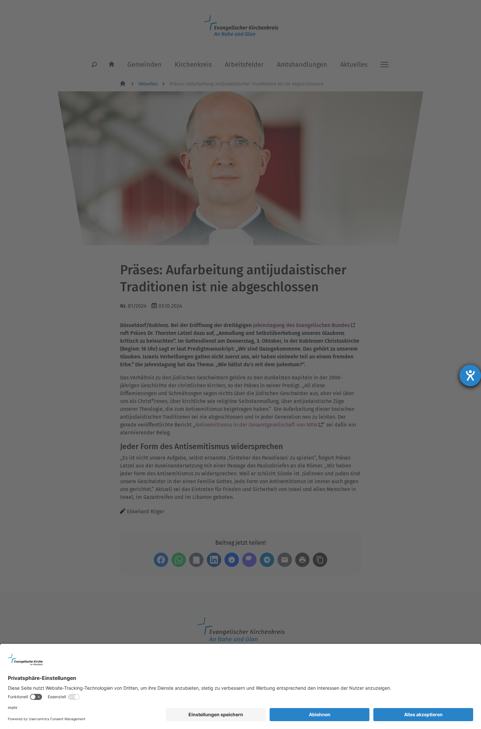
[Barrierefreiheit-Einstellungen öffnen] (470, 375)
